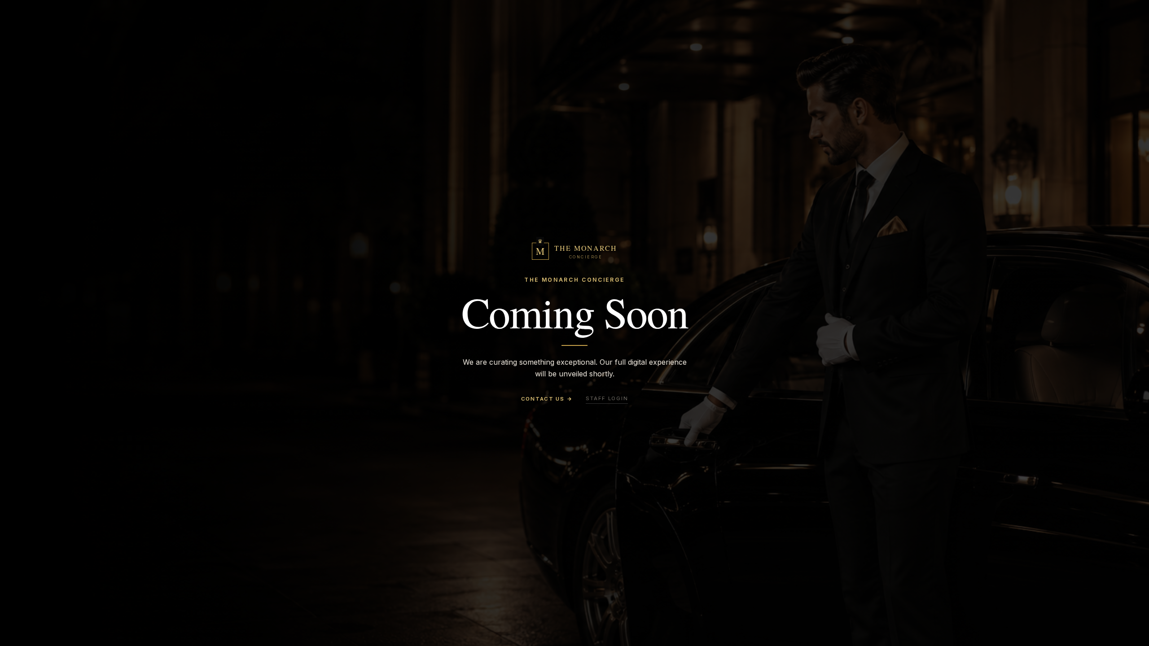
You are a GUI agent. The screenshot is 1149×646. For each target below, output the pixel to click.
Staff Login (607, 398)
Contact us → (547, 399)
